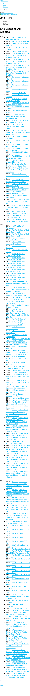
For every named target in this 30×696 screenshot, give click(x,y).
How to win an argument (21, 445)
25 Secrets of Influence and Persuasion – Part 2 (17, 145)
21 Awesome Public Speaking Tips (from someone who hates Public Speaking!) (17, 614)
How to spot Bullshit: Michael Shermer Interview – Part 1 (17, 358)
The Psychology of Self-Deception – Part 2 (18, 231)
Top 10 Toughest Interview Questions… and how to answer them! (17, 596)
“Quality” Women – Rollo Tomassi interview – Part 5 (17, 176)
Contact (5, 7)
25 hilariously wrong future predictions (16, 100)
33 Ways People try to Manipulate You (17, 546)
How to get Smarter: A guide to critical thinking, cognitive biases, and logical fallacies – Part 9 (17, 421)
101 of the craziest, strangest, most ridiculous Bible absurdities (18, 132)
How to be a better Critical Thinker (16, 239)
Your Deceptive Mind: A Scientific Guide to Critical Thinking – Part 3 (17, 61)
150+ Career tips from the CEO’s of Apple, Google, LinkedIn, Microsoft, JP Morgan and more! (17, 516)
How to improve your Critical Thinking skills (17, 367)
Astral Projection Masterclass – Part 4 (15, 266)
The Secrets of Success (20, 370)
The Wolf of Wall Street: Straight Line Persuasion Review (18, 552)
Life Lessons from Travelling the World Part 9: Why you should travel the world (16, 625)
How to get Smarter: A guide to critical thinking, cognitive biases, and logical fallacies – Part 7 (17, 436)
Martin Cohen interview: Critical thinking (18, 306)
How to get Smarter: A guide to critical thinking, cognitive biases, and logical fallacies (17, 474)
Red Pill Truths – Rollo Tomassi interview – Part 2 (17, 189)
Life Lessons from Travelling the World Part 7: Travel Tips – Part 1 (16, 638)
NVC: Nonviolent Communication (15, 328)
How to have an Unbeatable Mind (14, 161)
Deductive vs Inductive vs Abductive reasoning (17, 104)
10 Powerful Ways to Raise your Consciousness (16, 387)
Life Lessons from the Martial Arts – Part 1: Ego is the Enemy (17, 382)
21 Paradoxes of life (19, 608)
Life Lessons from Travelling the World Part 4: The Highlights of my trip (18, 658)
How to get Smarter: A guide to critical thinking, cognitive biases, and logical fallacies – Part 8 (17, 428)
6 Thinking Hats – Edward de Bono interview (16, 212)
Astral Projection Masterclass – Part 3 (15, 270)
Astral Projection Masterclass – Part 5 (15, 262)
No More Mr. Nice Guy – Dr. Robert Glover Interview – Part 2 (18, 201)
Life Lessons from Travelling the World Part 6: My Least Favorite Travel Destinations (17, 645)
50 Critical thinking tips (20, 41)
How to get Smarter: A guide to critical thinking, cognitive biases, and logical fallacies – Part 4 (17, 450)
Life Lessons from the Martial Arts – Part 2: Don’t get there (17, 376)
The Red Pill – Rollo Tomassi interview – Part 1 (16, 193)
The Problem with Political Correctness (15, 442)
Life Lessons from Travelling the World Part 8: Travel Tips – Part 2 (16, 632)
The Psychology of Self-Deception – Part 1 (18, 235)
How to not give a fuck (20, 400)
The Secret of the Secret (21, 549)
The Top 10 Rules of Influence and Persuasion (16, 403)
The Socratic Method (20, 51)
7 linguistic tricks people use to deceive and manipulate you (15, 116)
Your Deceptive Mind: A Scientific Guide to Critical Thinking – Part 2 (17, 67)
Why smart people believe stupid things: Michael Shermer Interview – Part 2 (17, 352)
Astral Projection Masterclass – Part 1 (15, 278)
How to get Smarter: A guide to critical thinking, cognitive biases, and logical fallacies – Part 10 (17, 413)
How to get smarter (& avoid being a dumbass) (17, 121)
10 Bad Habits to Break (20, 610)
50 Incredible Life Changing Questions (15, 243)
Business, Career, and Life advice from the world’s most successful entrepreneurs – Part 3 (17, 493)
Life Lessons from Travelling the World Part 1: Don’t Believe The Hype (16, 675)
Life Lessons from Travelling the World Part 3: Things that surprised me (16, 664)
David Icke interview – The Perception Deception (17, 165)
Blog (4, 5)
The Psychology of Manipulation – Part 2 (16, 320)
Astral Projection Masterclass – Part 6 (15, 259)
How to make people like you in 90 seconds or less (17, 344)
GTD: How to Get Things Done (15, 332)
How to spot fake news (20, 398)
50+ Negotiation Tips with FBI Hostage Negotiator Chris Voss (17, 170)
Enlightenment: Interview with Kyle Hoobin (16, 312)
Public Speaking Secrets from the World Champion (18, 340)
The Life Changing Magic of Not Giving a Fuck (16, 294)
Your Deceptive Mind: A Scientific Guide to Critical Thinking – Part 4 (17, 55)
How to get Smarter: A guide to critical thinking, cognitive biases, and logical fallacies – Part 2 (17, 466)
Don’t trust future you (20, 372)
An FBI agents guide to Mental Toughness (17, 290)
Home (5, 3)
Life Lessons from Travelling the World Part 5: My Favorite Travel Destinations (17, 652)
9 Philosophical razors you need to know (17, 38)
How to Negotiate (18, 287)
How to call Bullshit (19, 93)
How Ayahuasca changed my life (14, 395)
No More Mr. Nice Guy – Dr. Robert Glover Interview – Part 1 (18, 207)
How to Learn (17, 309)
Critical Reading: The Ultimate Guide (17, 48)
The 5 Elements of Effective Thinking (15, 216)
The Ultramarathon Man (21, 297)
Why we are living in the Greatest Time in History (17, 522)
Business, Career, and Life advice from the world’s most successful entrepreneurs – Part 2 (17, 500)
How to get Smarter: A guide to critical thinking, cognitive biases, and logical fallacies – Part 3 (17, 458)
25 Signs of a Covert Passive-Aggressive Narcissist (17, 220)
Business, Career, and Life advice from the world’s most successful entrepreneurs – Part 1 (17, 508)
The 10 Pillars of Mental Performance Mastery (18, 157)
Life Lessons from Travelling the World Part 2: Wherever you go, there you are (17, 669)
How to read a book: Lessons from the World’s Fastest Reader (16, 301)
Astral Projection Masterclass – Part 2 (15, 274)
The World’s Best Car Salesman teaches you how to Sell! (17, 283)
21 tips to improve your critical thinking (17, 141)
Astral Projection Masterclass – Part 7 (15, 255)
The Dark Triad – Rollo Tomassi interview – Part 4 (17, 181)
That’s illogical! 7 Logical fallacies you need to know (16, 126)
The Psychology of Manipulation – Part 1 (16, 324)
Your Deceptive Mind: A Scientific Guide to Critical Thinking (17, 73)
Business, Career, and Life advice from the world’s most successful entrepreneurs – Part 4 (17, 485)
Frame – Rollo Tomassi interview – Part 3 (17, 185)
